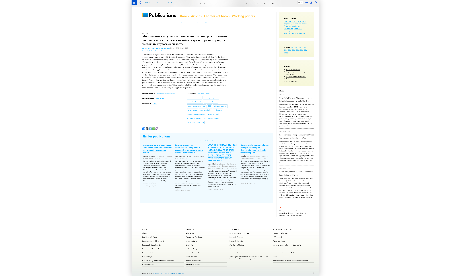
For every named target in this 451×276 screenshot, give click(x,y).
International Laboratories (239, 233)
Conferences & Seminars (238, 249)
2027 (296, 47)
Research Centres (236, 237)
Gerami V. (145, 51)
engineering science (291, 24)
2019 (306, 50)
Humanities (290, 74)
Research (234, 229)
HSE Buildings (147, 257)
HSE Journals (277, 237)
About (145, 229)
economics (301, 21)
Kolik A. (151, 51)
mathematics (298, 28)
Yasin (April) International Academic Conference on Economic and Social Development (248, 258)
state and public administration (294, 33)
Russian (155, 104)
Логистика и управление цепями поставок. (156, 48)
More (286, 52)
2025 (304, 47)
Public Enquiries (148, 264)
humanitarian (303, 24)
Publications (162, 15)
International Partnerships (151, 249)
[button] (200, 140)
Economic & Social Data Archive (284, 253)
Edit (313, 272)
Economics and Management (166, 94)
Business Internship (193, 264)
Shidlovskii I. (158, 51)
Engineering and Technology (295, 72)
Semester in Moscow (193, 260)
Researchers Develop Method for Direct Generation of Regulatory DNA (296, 136)
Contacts (156, 273)
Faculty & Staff (148, 253)
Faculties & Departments (151, 245)
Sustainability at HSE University (153, 241)
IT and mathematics (290, 26)
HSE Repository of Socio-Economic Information (290, 260)
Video (275, 257)
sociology (287, 31)
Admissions (190, 233)
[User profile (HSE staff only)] (311, 2)
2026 (300, 47)
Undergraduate (191, 241)
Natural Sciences (292, 79)
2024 (286, 50)
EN (301, 2)
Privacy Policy (172, 273)
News (281, 90)
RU (299, 2)
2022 (293, 50)
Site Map (181, 273)
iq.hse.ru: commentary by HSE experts (287, 245)
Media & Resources (282, 229)
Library (275, 249)
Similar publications (156, 136)
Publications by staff (280, 233)
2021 (297, 50)
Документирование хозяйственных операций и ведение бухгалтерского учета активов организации (189, 149)
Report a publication (187, 23)
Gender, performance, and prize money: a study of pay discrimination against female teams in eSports (255, 149)
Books (184, 16)
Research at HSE (202, 23)
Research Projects (236, 241)
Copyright (163, 273)
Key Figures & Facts (149, 237)
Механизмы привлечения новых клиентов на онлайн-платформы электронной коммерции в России (157, 149)
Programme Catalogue (194, 237)
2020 (302, 50)
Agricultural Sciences (293, 69)
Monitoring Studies (236, 245)
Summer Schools (192, 257)
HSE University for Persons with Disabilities (158, 260)
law (299, 26)
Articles (196, 16)
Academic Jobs (234, 253)
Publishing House (279, 241)
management (288, 28)
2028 (292, 47)
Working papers (243, 16)
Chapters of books (216, 16)
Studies (190, 229)
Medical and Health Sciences (296, 76)
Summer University (193, 253)
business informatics (290, 21)
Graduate (189, 245)
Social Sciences (291, 81)
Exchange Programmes (194, 249)
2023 (290, 50)
